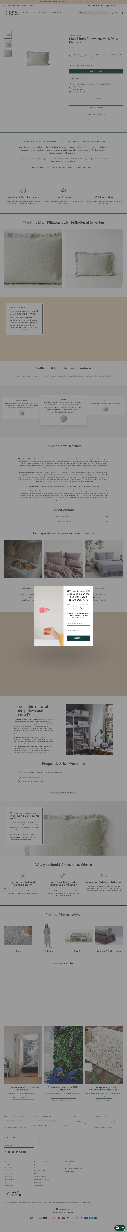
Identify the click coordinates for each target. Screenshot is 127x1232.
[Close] (91, 588)
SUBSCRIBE (78, 638)
